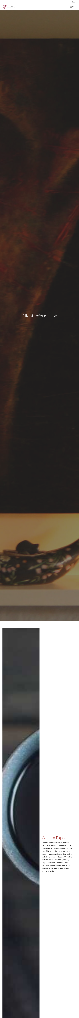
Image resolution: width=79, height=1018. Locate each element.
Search (74, 2)
